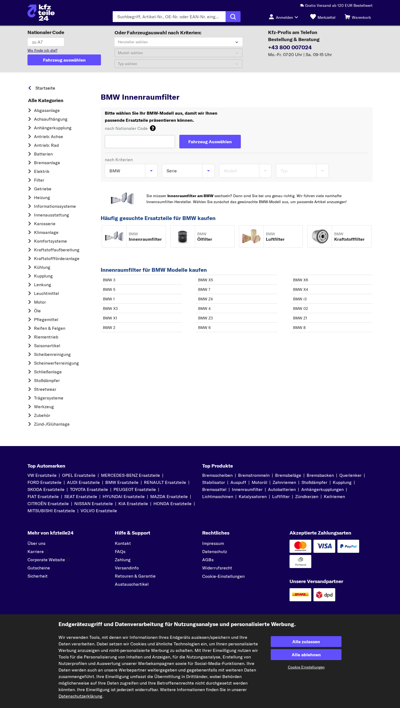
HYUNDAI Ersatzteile (124, 496)
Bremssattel (214, 489)
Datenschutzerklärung (80, 696)
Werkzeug (44, 406)
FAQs (120, 551)
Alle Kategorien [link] (45, 100)
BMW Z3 (205, 318)
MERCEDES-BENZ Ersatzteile (130, 475)
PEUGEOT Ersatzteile (134, 489)
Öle (37, 310)
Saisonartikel (47, 345)
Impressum (213, 543)
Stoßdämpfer (47, 380)
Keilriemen (334, 496)
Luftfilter (281, 496)
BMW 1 (109, 299)
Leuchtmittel (46, 293)
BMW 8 (299, 327)
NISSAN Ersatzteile (93, 503)
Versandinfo (127, 567)
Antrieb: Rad (46, 145)
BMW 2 (109, 327)
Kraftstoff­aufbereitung (56, 249)
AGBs (208, 559)
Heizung (42, 197)
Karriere (35, 551)
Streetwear (45, 389)
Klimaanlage (46, 232)
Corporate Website (46, 559)
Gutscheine (38, 567)
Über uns (36, 543)
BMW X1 (110, 318)
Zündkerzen (306, 496)
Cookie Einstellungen (306, 667)
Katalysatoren (253, 496)
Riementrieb (46, 337)
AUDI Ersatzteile (83, 482)
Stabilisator (213, 482)
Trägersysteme (48, 398)
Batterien (43, 154)
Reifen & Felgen (49, 328)
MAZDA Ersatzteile (169, 496)
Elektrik (42, 171)
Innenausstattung (51, 215)
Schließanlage (48, 371)
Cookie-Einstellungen (223, 576)
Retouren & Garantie (135, 575)
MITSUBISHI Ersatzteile (51, 510)
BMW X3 (110, 308)
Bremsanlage (47, 162)
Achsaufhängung (50, 119)
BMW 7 (204, 289)
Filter (39, 180)
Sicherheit (37, 575)
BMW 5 (109, 289)
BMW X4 (300, 289)
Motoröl (259, 482)
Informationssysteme (55, 206)
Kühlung (42, 267)
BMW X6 (300, 279)
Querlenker (350, 475)
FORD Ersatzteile (44, 482)
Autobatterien (282, 489)
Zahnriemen (284, 482)
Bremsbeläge (288, 475)
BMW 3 (109, 279)
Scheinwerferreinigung (56, 363)
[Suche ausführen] (233, 16)
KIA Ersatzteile (133, 503)
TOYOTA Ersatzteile (89, 489)
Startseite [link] (45, 88)
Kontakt (123, 543)
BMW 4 (204, 308)
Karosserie (45, 223)
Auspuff (238, 482)
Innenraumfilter (247, 489)
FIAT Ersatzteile (43, 496)
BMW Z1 (300, 318)
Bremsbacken (320, 475)
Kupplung (43, 276)
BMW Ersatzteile (159, 86)
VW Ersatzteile (42, 475)
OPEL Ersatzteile (79, 475)
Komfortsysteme (50, 241)
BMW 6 (204, 327)
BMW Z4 (205, 299)
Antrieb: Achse (48, 136)
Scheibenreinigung (52, 354)
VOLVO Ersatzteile (99, 510)
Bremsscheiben (217, 475)
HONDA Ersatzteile (172, 503)
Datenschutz (214, 551)
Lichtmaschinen (217, 496)
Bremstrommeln (254, 475)
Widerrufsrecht (217, 567)
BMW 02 (300, 308)
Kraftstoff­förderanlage (56, 258)
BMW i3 (300, 299)
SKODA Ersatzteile (45, 489)
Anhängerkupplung (53, 127)
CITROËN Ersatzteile (48, 503)
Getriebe (42, 188)
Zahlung (123, 559)
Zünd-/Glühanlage (52, 424)
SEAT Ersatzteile (80, 496)
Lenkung (42, 284)
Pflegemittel (46, 319)
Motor (40, 302)
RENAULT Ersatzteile (165, 482)
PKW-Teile (110, 86)
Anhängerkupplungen (322, 489)
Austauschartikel (132, 584)
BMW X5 (205, 279)
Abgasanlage (47, 110)
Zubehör (42, 415)
